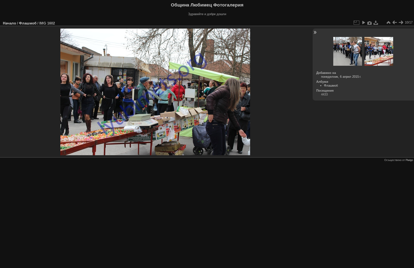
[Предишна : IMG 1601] (394, 22)
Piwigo (409, 160)
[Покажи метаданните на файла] (370, 22)
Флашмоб (27, 23)
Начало (9, 23)
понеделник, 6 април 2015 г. (341, 76)
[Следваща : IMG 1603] (401, 22)
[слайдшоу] (363, 22)
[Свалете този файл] (376, 22)
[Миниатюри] (388, 22)
